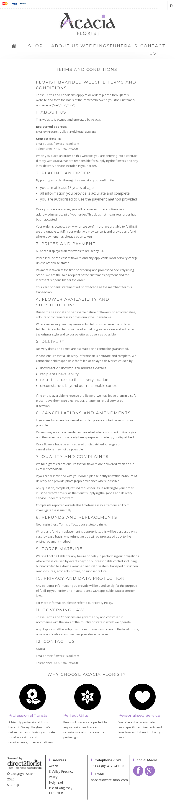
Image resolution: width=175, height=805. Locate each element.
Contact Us (153, 49)
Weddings (94, 45)
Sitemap (13, 784)
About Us (65, 45)
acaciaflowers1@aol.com (109, 780)
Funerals (124, 45)
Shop (35, 45)
